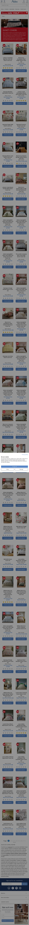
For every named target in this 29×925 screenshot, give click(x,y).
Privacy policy (25, 454)
